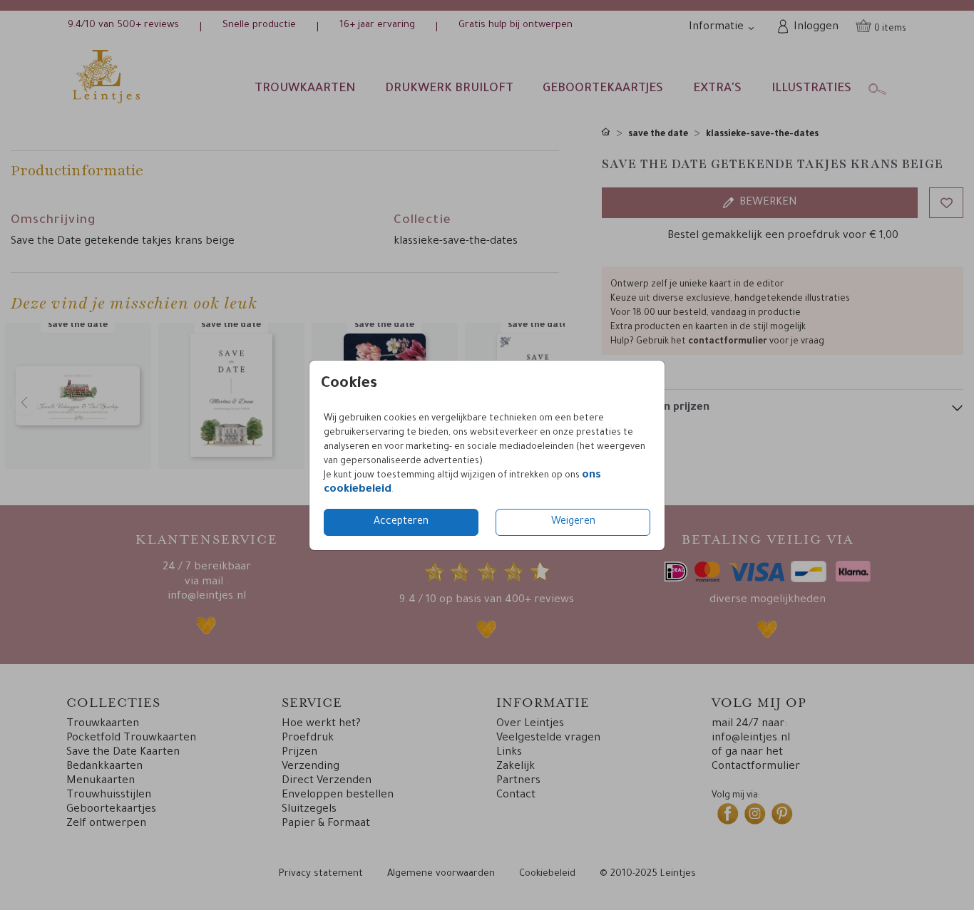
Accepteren (401, 522)
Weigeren (573, 522)
